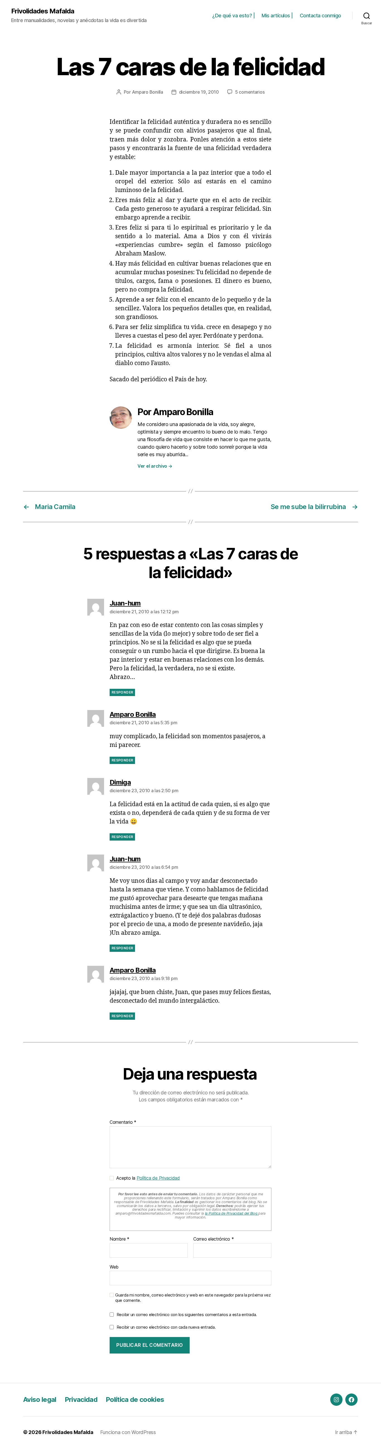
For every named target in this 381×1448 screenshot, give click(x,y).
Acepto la (147, 1178)
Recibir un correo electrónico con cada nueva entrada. (166, 1327)
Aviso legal (39, 1399)
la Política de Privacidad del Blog (232, 1213)
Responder (122, 692)
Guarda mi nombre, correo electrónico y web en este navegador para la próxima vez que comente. (193, 1298)
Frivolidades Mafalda (42, 11)
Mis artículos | (277, 15)
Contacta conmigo (320, 15)
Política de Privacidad (158, 1178)
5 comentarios (250, 92)
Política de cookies (135, 1399)
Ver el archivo (155, 466)
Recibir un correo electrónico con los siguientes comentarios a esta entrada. (187, 1314)
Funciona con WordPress (128, 1432)
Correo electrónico (213, 1239)
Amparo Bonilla (147, 92)
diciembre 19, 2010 (199, 92)
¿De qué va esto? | (233, 15)
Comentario (123, 1122)
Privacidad (81, 1399)
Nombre (119, 1239)
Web (114, 1266)
